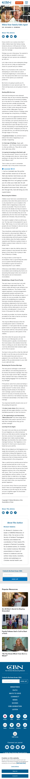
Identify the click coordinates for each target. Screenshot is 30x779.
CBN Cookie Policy (21, 763)
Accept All (14, 776)
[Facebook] (3, 36)
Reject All (15, 771)
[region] (15, 766)
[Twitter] (7, 36)
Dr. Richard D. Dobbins (11, 27)
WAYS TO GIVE (15, 693)
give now (19, 3)
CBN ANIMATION (15, 706)
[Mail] (11, 36)
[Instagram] (18, 747)
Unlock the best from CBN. (12, 571)
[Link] (15, 36)
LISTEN (15, 709)
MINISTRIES (15, 687)
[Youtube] (7, 747)
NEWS (15, 700)
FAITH (15, 690)
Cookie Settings (15, 766)
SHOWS (15, 703)
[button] (25, 2)
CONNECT (15, 696)
